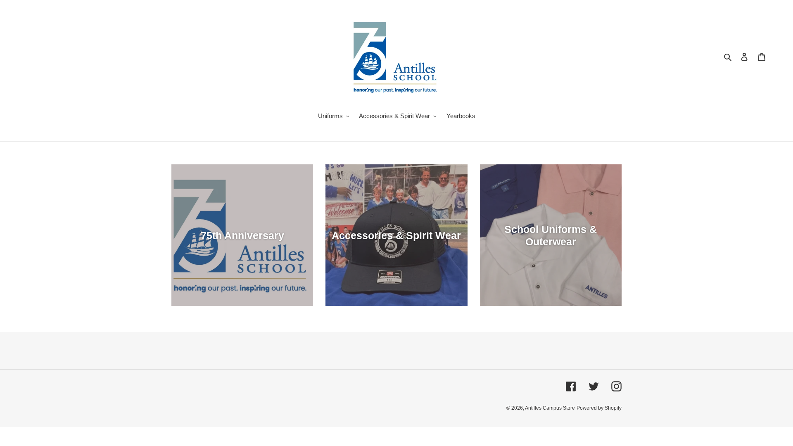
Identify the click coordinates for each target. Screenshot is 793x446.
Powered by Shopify (599, 408)
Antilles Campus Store (550, 408)
